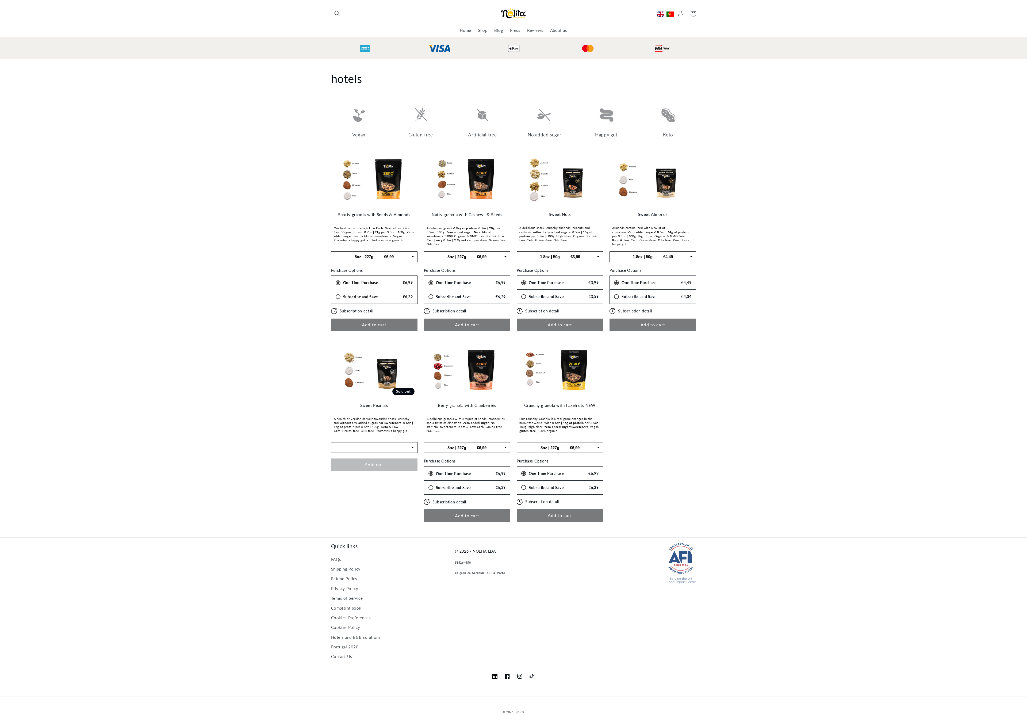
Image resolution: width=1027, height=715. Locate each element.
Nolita (519, 712)
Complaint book (346, 608)
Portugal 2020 (345, 646)
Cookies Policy (345, 627)
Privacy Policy (344, 588)
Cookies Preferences (351, 617)
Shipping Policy (346, 569)
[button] (337, 13)
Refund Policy (344, 578)
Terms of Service (347, 598)
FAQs (336, 559)
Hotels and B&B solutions (356, 637)
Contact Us (341, 656)
